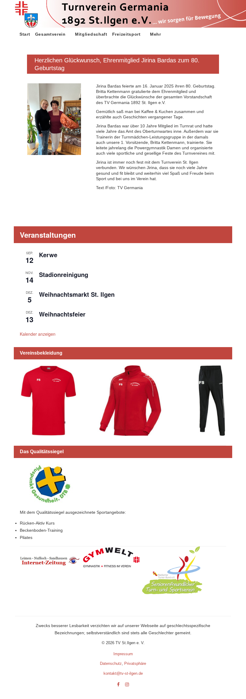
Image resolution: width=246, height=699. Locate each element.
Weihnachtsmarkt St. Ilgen (77, 294)
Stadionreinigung (63, 274)
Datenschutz (111, 663)
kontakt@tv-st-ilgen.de (123, 673)
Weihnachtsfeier (62, 314)
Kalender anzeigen (38, 334)
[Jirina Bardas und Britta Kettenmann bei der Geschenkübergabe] (54, 83)
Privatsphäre (135, 663)
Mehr (155, 34)
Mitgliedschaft (91, 34)
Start (25, 34)
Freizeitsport (126, 34)
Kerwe (48, 254)
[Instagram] (127, 684)
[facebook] (118, 684)
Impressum (123, 654)
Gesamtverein (50, 34)
